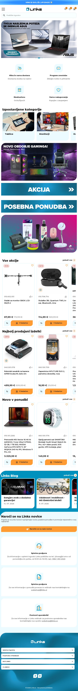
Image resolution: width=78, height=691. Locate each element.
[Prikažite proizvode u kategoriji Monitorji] (52, 126)
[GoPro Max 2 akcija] (39, 39)
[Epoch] (39, 162)
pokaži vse (67, 260)
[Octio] (39, 234)
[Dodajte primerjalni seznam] (7, 323)
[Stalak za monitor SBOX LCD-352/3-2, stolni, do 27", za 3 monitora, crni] (18, 296)
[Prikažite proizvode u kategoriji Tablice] (18, 126)
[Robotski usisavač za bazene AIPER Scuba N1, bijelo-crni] (18, 365)
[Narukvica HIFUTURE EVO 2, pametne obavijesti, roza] (52, 365)
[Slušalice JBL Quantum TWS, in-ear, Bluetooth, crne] (52, 296)
